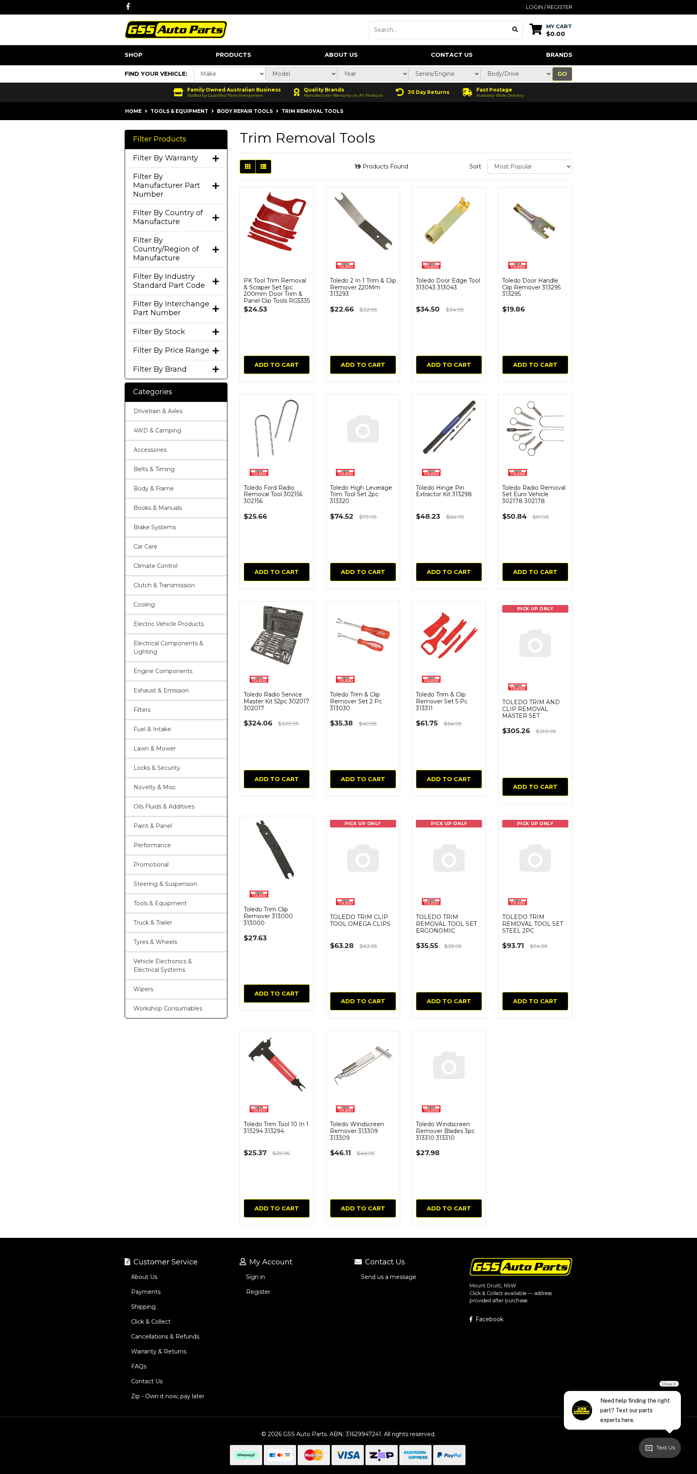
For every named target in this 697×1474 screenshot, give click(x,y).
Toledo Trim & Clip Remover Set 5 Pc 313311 (441, 701)
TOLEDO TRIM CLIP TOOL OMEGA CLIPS (360, 920)
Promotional (151, 864)
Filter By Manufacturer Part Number (166, 185)
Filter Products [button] (159, 139)
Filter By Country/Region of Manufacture (166, 249)
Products (233, 54)
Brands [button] (559, 54)
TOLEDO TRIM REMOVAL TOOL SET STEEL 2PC (532, 923)
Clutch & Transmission (164, 585)
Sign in (255, 1277)
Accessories (150, 449)
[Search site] (515, 30)
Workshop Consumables (168, 1008)
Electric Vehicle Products (169, 624)
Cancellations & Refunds (165, 1336)
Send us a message (388, 1277)
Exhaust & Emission (161, 690)
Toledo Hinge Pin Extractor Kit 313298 (444, 491)
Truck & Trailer (153, 922)
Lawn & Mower (155, 748)
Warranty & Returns (158, 1351)
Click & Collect (151, 1321)
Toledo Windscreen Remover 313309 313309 (357, 1131)
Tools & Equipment (160, 903)
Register (258, 1291)
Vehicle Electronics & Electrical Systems (163, 965)
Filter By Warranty (165, 158)
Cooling (144, 604)
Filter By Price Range (171, 350)
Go (562, 73)
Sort (475, 166)
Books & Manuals (158, 507)
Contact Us (452, 54)
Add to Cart (277, 364)
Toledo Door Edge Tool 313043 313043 (448, 284)
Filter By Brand (160, 369)
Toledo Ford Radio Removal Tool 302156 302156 (273, 494)
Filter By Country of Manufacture (168, 217)
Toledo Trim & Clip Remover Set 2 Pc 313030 (356, 701)
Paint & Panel (153, 826)
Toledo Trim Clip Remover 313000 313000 (268, 916)
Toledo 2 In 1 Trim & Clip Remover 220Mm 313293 (363, 287)
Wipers (143, 989)
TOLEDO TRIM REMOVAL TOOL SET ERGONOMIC (446, 923)
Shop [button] (133, 54)
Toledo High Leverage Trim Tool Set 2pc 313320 (361, 494)
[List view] (263, 167)
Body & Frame (154, 488)
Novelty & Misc (155, 787)
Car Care (145, 546)
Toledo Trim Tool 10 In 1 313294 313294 (276, 1128)
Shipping (143, 1306)
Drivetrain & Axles (158, 411)
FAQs (138, 1366)
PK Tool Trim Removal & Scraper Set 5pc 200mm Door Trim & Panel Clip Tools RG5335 (277, 290)
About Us (341, 54)
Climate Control (155, 566)
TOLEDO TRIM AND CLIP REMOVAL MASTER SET (531, 709)
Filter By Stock (159, 332)
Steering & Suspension (165, 884)
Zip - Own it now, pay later (168, 1396)
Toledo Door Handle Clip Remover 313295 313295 (531, 287)
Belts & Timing (154, 469)
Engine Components (163, 671)
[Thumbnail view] (248, 167)
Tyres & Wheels (155, 942)
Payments (146, 1291)
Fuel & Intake (152, 729)
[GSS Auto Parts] (176, 29)
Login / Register (549, 7)
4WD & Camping (157, 430)
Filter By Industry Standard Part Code (169, 281)
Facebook (488, 1319)
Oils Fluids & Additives (164, 806)
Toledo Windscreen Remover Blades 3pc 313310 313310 (445, 1131)
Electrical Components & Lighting (168, 647)
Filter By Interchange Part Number (171, 308)
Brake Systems (155, 527)
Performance (152, 845)
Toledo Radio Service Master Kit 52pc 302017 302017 (276, 701)
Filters (142, 709)
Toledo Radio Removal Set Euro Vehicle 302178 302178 (534, 494)
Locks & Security (157, 767)
